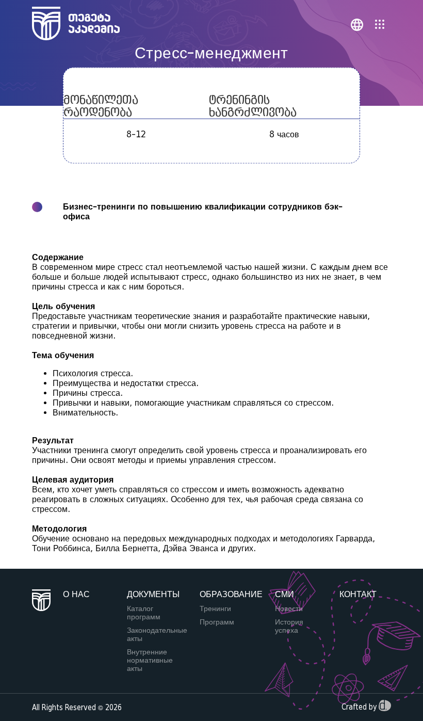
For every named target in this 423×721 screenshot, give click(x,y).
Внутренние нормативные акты (150, 660)
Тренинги (215, 608)
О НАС (76, 594)
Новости (289, 608)
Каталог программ (143, 612)
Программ (217, 622)
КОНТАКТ (358, 594)
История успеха (289, 626)
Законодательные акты (157, 634)
